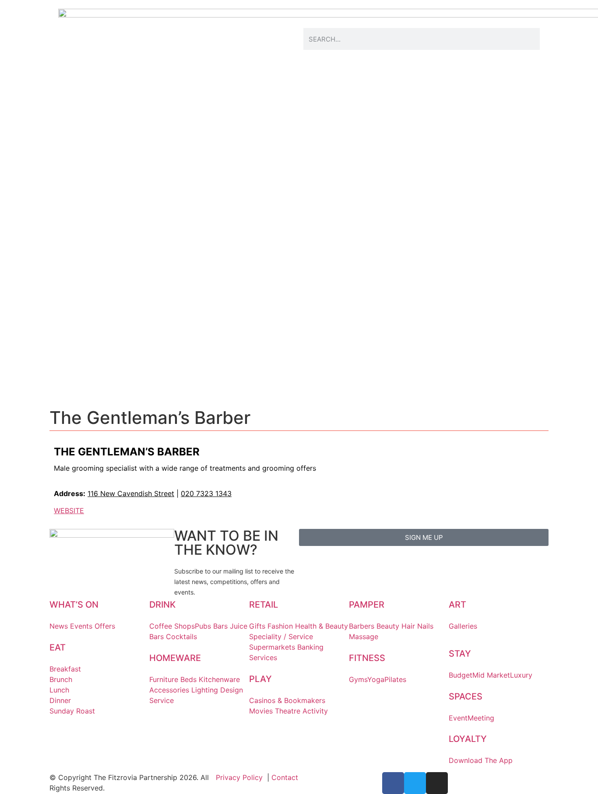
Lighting (204, 690)
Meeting (481, 718)
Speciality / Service (281, 636)
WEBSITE (69, 510)
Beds (188, 679)
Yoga (375, 679)
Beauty (387, 626)
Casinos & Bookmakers (287, 700)
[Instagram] (437, 783)
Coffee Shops (172, 626)
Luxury (521, 675)
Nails (425, 626)
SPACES (465, 696)
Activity (315, 711)
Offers (105, 626)
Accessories (169, 690)
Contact (284, 777)
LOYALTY (468, 739)
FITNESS (367, 658)
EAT (57, 647)
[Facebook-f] (393, 783)
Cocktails (181, 636)
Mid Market (491, 675)
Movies (261, 711)
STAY (460, 653)
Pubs (203, 626)
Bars (220, 626)
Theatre (287, 711)
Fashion (280, 626)
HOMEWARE (175, 658)
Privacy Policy (239, 777)
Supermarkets (272, 647)
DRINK (162, 604)
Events (81, 626)
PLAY (260, 679)
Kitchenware (219, 679)
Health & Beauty (321, 626)
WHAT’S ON (73, 604)
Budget (460, 675)
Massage (363, 636)
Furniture (163, 679)
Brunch (60, 679)
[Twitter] (415, 783)
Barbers (361, 626)
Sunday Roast (72, 711)
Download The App (481, 760)
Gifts (257, 626)
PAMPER (366, 604)
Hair (408, 626)
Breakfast (65, 669)
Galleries (463, 626)
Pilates (395, 679)
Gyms (358, 679)
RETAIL (263, 604)
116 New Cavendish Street (131, 493)
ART (457, 604)
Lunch (59, 690)
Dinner (60, 700)
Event (458, 718)
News (58, 626)
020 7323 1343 (206, 493)
